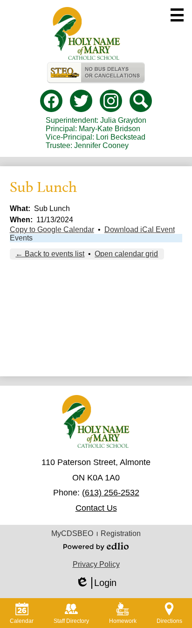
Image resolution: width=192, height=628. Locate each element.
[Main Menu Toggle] (177, 15)
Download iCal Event (139, 229)
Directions (169, 621)
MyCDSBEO (72, 533)
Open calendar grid (126, 254)
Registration (121, 533)
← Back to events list (49, 254)
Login (96, 583)
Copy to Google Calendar (52, 229)
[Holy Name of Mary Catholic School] (86, 33)
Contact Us (96, 508)
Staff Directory (71, 621)
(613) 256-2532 (110, 492)
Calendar (22, 621)
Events (21, 238)
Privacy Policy (96, 564)
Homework (123, 621)
